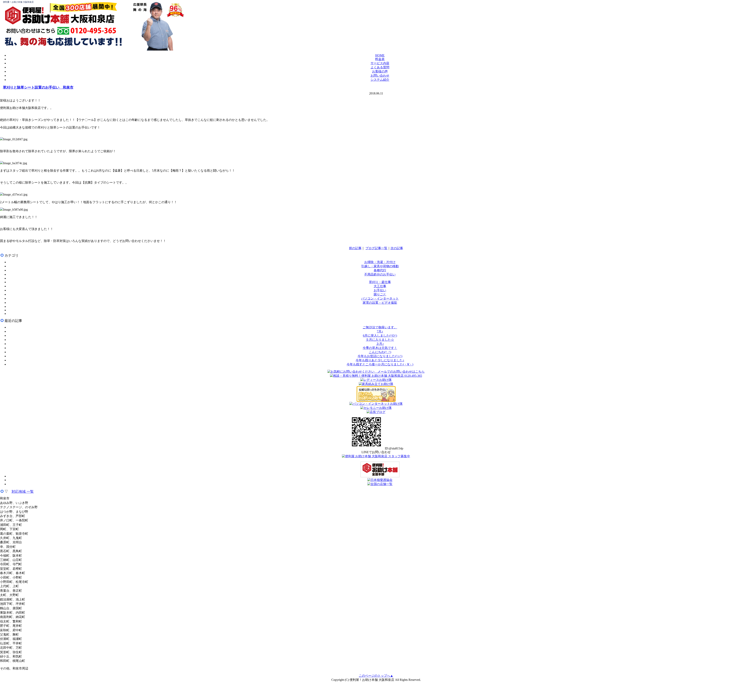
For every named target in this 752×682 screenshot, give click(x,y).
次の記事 (396, 248)
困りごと (380, 294)
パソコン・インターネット (380, 298)
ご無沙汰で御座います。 (380, 327)
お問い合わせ (380, 75)
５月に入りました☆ (380, 339)
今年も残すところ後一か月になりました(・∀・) (380, 364)
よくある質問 (380, 67)
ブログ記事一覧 (376, 248)
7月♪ (380, 331)
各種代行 (380, 270)
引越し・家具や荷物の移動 (380, 266)
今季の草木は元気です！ (380, 348)
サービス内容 (380, 63)
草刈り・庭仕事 (380, 282)
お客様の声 (380, 71)
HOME (380, 55)
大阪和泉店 (92, 18)
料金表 (380, 59)
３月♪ (380, 343)
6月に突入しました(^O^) (380, 335)
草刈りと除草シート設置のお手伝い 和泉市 (38, 87)
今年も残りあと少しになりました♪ (380, 360)
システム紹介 (380, 79)
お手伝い (380, 290)
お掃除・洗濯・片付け (380, 262)
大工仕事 (380, 286)
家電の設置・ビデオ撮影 (380, 302)
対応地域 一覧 (23, 492)
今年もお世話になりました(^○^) (380, 356)
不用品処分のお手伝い (380, 274)
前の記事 (355, 248)
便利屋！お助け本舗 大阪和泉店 (18, 2)
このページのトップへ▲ (376, 675)
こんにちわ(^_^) (380, 352)
